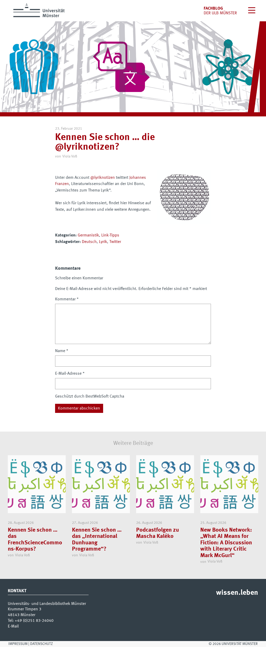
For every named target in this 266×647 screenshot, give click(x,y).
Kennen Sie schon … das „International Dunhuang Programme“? (97, 539)
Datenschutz (41, 644)
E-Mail (13, 626)
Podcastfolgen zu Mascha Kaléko (157, 533)
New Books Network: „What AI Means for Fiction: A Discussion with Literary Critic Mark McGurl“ (226, 542)
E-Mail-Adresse (70, 374)
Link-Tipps (110, 235)
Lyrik (103, 242)
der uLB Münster (220, 13)
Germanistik (88, 235)
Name (61, 351)
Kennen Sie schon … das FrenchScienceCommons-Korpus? (35, 539)
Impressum (18, 644)
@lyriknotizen (102, 178)
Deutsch (89, 242)
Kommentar (67, 299)
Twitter (115, 242)
